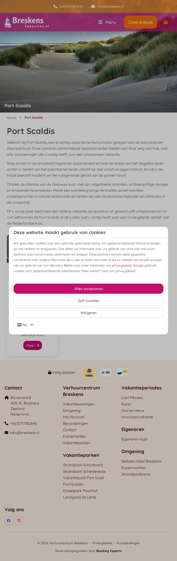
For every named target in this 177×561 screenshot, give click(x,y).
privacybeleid (121, 265)
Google (138, 265)
